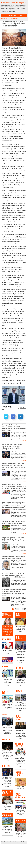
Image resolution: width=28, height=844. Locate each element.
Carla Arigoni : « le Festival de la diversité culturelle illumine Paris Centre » (20, 682)
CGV (21, 841)
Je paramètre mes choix (12, 18)
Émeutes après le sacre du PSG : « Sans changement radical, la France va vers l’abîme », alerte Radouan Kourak (14, 486)
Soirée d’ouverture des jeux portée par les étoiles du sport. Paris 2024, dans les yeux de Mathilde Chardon (13, 575)
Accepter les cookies (14, 15)
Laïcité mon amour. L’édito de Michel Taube (7, 652)
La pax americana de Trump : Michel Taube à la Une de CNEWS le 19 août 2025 (20, 812)
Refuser (3, 18)
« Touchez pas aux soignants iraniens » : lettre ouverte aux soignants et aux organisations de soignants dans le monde (20, 762)
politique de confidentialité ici (8, 11)
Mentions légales (16, 841)
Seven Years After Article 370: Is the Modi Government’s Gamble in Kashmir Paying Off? (7, 829)
